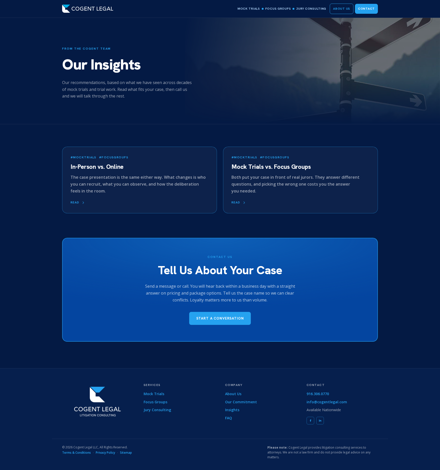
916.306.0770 (318, 393)
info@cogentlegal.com (327, 401)
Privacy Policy (105, 452)
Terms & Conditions (76, 452)
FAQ (228, 418)
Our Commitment (241, 401)
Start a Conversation (220, 318)
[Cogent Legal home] (87, 9)
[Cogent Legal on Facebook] (310, 420)
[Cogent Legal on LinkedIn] (320, 420)
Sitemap (126, 452)
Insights (232, 409)
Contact (366, 9)
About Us (341, 9)
